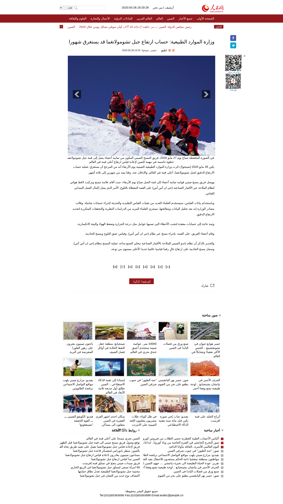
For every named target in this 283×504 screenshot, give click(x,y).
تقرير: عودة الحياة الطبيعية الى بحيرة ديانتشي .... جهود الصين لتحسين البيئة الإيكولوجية (166, 463)
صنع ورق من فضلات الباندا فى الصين (196, 471)
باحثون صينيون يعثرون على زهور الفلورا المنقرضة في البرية (80, 348)
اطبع (164, 50)
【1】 (168, 267)
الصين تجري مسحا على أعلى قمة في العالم (113, 438)
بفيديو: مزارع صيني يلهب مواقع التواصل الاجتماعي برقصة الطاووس (78, 384)
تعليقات (139, 26)
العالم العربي (144, 18)
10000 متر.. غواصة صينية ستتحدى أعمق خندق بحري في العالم (143, 348)
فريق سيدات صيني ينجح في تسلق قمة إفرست (111, 463)
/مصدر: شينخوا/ (149, 50)
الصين (170, 18)
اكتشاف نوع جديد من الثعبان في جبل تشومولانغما (110, 475)
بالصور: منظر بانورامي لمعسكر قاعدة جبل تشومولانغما (106, 450)
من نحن (158, 7)
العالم (159, 18)
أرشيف (169, 7)
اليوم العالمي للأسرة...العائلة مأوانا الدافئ (194, 446)
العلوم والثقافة (77, 18)
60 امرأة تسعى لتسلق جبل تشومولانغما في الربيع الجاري (105, 467)
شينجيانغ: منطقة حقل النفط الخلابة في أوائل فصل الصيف (111, 348)
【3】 (153, 267)
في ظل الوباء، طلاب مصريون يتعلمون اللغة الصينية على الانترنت (143, 420)
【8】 (115, 267)
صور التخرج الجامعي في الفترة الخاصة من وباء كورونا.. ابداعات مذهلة (176, 442)
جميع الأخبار (186, 18)
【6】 (130, 267)
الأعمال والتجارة (100, 18)
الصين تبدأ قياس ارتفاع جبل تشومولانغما (115, 459)
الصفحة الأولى (205, 18)
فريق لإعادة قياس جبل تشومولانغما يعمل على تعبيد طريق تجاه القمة (98, 446)
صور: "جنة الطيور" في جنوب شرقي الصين (193, 450)
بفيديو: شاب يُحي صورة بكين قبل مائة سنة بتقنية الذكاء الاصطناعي (173, 420)
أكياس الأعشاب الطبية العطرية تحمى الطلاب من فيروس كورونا (180, 438)
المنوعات (153, 26)
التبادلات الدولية (123, 18)
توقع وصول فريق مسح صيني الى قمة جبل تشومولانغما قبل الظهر (100, 442)
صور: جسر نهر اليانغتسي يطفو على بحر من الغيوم (188, 475)
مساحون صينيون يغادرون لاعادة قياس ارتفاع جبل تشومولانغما (102, 455)
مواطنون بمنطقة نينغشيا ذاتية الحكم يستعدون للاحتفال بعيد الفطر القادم (175, 459)
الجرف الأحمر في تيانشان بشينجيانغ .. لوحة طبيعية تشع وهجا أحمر (205, 384)
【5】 (138, 267)
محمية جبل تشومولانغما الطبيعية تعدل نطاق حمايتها (109, 471)
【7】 (122, 267)
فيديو (127, 26)
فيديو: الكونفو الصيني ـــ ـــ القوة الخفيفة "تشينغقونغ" (78, 420)
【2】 (160, 267)
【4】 (145, 267)
